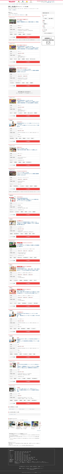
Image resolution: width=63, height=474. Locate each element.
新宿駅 (18, 459)
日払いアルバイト (39, 461)
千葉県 (23, 451)
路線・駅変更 (50, 18)
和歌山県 (27, 452)
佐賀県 (18, 458)
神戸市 (30, 459)
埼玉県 (20, 451)
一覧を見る (38, 430)
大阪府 (15, 452)
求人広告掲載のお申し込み (22, 466)
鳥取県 (15, 457)
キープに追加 (13, 37)
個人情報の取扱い (35, 466)
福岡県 (15, 458)
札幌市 (36, 459)
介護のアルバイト (30, 462)
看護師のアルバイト (24, 462)
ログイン (53, 2)
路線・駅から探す (21, 460)
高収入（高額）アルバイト (23, 461)
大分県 (25, 458)
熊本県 (22, 458)
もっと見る (38, 191)
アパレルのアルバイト (17, 463)
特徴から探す (29, 460)
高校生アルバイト (29, 461)
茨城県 (25, 451)
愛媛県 (32, 457)
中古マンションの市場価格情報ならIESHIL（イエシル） (36, 468)
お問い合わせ (27, 466)
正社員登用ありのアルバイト (18, 462)
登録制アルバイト (34, 461)
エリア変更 (44, 18)
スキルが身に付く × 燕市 (12, 414)
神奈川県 (18, 451)
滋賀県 (22, 452)
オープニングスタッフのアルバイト (44, 462)
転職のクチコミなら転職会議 (25, 468)
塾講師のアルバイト (17, 461)
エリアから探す (16, 460)
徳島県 (27, 457)
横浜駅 (22, 459)
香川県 (29, 457)
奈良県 (25, 452)
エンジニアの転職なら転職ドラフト (31, 469)
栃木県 (27, 451)
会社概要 (39, 466)
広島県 (22, 457)
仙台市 (34, 459)
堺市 (32, 459)
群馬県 (30, 451)
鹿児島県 (30, 458)
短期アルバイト (43, 461)
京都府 (20, 452)
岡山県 (20, 457)
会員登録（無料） (49, 2)
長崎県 (20, 458)
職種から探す (25, 460)
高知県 (34, 457)
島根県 (18, 457)
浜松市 (25, 459)
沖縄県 (32, 458)
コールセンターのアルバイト (35, 462)
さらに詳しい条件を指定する (48, 33)
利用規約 (31, 466)
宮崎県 (27, 458)
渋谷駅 (15, 459)
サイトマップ (42, 466)
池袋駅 (20, 459)
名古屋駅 (27, 459)
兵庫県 (18, 452)
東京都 (15, 451)
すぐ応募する (28, 37)
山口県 (25, 457)
